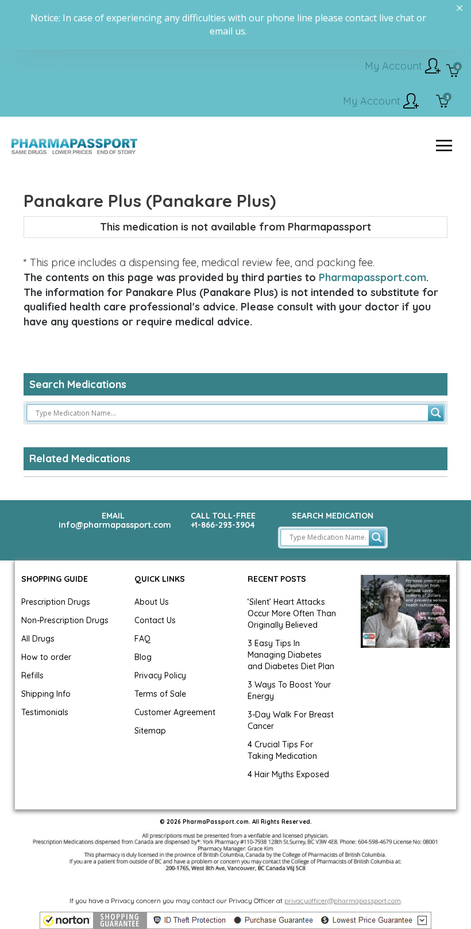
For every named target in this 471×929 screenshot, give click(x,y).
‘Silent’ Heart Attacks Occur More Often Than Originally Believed (292, 613)
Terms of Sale (160, 694)
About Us (151, 602)
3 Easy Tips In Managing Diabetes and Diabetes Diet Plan (291, 654)
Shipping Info (46, 694)
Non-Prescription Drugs (65, 620)
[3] (442, 102)
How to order (46, 657)
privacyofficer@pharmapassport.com (342, 900)
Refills (32, 675)
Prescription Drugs (55, 602)
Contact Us (155, 620)
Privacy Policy (160, 675)
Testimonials (44, 712)
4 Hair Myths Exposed (288, 774)
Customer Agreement (174, 712)
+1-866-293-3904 (223, 525)
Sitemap (150, 730)
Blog (143, 657)
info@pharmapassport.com (115, 525)
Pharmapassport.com (372, 277)
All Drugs (38, 639)
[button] (235, 920)
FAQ (142, 639)
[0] (453, 72)
